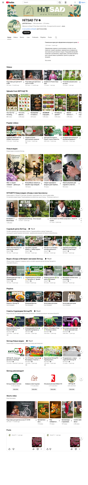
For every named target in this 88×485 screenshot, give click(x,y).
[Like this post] (47, 449)
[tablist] (44, 37)
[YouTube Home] (10, 2)
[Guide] (3, 2)
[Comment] (37, 449)
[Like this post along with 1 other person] (9, 449)
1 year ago (19, 435)
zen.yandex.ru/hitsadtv (30, 29)
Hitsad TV (9, 251)
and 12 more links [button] (42, 29)
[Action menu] (41, 449)
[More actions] (23, 82)
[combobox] (40, 2)
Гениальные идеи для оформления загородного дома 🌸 (62, 42)
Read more (48, 60)
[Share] (33, 449)
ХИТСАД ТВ (9, 331)
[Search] (59, 2)
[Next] (81, 75)
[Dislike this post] (13, 449)
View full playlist (10, 305)
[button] (48, 60)
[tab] (9, 37)
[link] (25, 442)
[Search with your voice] (65, 2)
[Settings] (75, 2)
